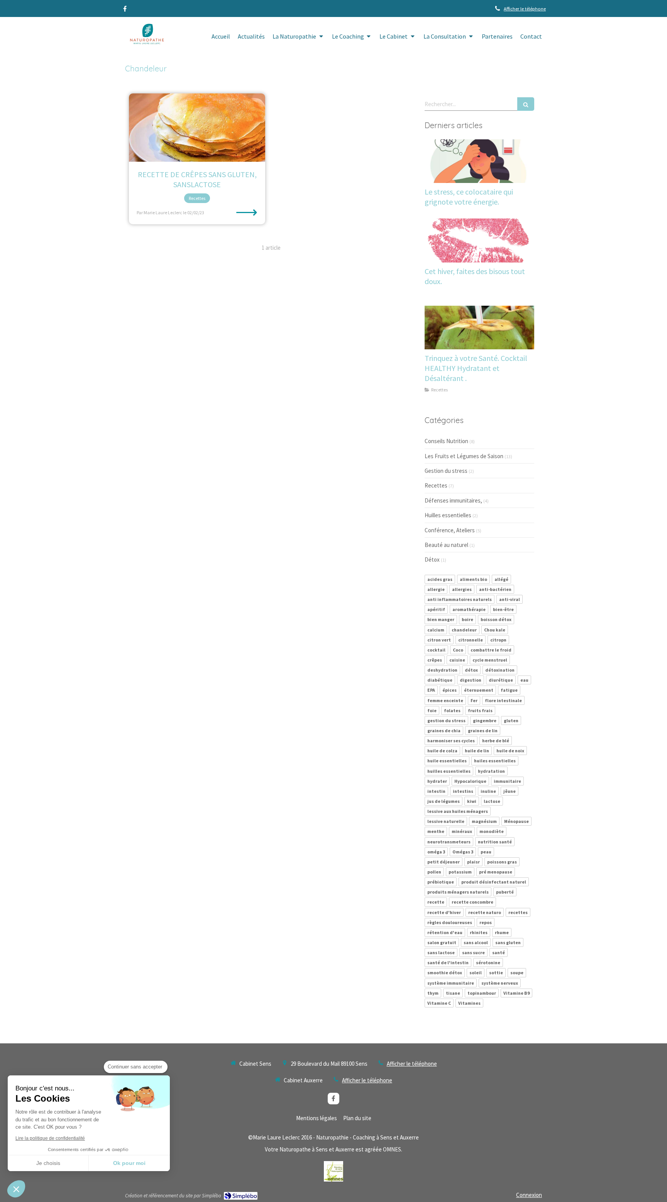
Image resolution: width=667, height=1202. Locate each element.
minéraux (462, 831)
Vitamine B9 (516, 993)
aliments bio (473, 579)
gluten (511, 720)
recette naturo (484, 912)
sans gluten (508, 942)
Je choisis (48, 1163)
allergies (462, 589)
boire (467, 619)
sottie (496, 972)
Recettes (436, 485)
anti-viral (509, 599)
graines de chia (443, 730)
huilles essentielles (449, 771)
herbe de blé (495, 740)
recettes (518, 912)
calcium (435, 630)
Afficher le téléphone (525, 8)
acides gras (439, 579)
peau (486, 852)
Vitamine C (439, 1003)
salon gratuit (441, 942)
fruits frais (480, 710)
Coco (458, 650)
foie (432, 710)
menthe (435, 831)
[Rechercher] (525, 104)
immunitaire (507, 781)
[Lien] (333, 1171)
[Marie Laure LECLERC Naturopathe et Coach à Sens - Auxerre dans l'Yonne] (145, 36)
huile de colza (442, 750)
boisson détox (496, 619)
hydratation (491, 771)
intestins (463, 791)
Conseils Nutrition (446, 441)
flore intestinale (503, 700)
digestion (470, 680)
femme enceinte (445, 700)
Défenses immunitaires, (453, 500)
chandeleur (464, 630)
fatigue (509, 690)
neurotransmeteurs (449, 842)
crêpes (434, 660)
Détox (432, 559)
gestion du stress (446, 720)
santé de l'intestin (448, 962)
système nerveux (499, 983)
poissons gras (502, 862)
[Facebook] (125, 10)
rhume (502, 932)
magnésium (484, 821)
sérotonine (488, 962)
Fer (474, 700)
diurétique (501, 680)
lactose (492, 801)
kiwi (471, 801)
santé (498, 952)
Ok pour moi (129, 1163)
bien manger (440, 619)
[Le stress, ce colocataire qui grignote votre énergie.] (479, 161)
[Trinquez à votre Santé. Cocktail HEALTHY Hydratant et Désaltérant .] (479, 328)
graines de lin (483, 730)
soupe (516, 972)
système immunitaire (450, 983)
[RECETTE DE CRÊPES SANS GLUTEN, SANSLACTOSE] (197, 127)
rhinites (479, 932)
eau (524, 680)
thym (432, 993)
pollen (434, 872)
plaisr (473, 862)
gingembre (484, 720)
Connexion (529, 1195)
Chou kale (494, 630)
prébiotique (440, 882)
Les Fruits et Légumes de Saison (464, 456)
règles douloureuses (449, 922)
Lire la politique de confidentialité (50, 1138)
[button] (16, 1189)
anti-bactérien (495, 589)
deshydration (442, 670)
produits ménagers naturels (458, 892)
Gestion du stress (446, 470)
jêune (509, 791)
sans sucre (473, 952)
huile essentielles (447, 761)
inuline (488, 791)
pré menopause (495, 872)
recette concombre (472, 902)
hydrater (437, 781)
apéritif (436, 609)
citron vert (439, 640)
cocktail (436, 650)
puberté (505, 892)
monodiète (491, 831)
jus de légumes (443, 801)
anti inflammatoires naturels (459, 599)
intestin (436, 791)
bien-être (503, 609)
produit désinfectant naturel (493, 882)
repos (485, 922)
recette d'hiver (444, 912)
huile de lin (477, 750)
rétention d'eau (444, 932)
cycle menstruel (489, 660)
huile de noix (510, 750)
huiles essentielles (495, 761)
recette (435, 902)
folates (452, 710)
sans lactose (441, 952)
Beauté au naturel (446, 545)
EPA (431, 690)
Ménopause (516, 821)
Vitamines (469, 1003)
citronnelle (470, 640)
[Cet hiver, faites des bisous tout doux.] (479, 240)
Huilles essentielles (448, 515)
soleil (475, 972)
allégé (501, 579)
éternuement (478, 690)
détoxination (500, 670)
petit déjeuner (443, 862)
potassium (460, 872)
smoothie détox (444, 972)
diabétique (439, 680)
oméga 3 (436, 852)
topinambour (481, 993)
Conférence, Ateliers (450, 530)
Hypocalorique (470, 781)
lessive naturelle (445, 821)
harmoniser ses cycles (451, 740)
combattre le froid (491, 650)
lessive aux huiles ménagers (457, 811)
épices (449, 690)
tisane (453, 993)
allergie (436, 589)
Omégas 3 (462, 852)
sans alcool (476, 942)
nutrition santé (495, 842)
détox (471, 670)
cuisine (457, 660)
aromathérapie (469, 609)
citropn (498, 640)
